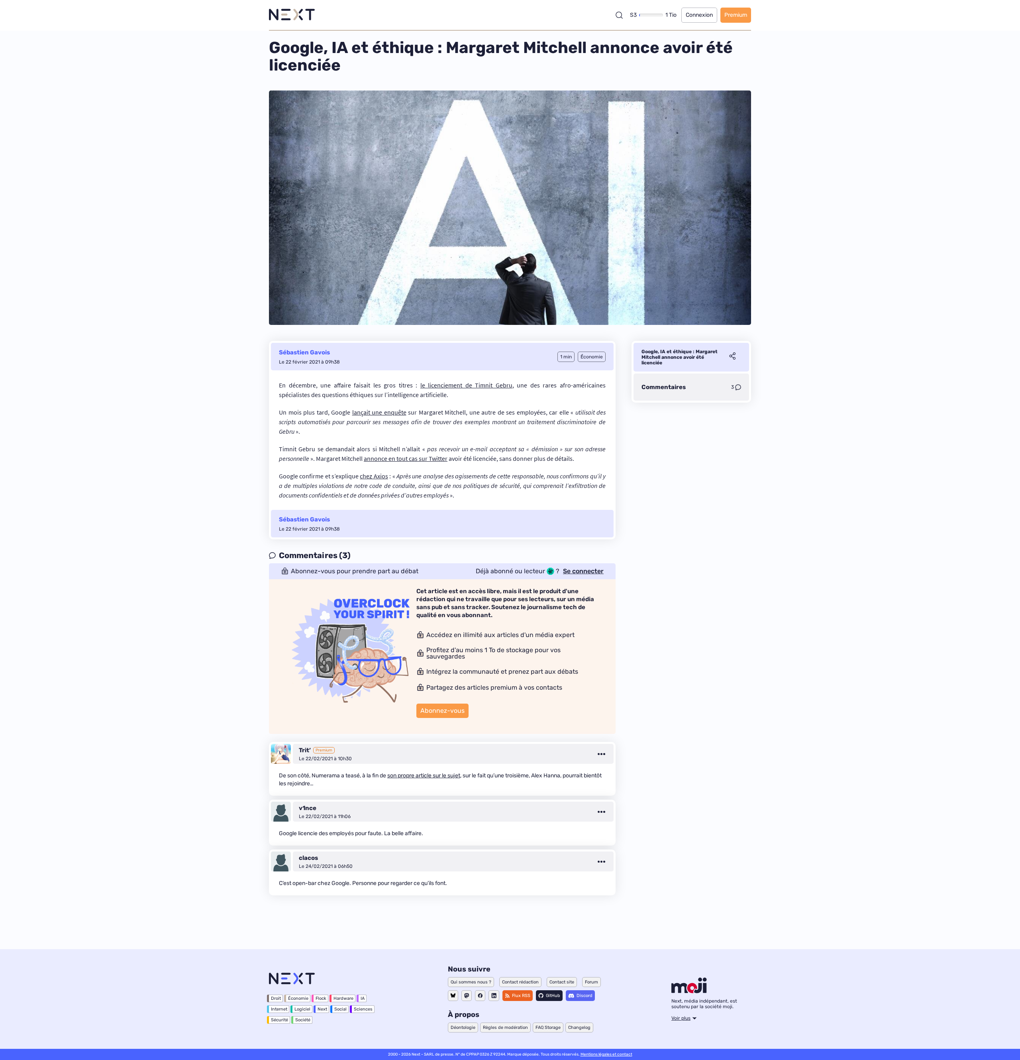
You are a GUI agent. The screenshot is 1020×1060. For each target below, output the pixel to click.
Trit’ (305, 750)
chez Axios (374, 476)
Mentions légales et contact (606, 1054)
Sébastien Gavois (304, 352)
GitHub (553, 995)
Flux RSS (521, 995)
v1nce (307, 808)
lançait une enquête (379, 412)
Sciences (363, 1009)
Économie (298, 998)
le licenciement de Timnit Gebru (466, 385)
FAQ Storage (548, 1027)
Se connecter (583, 571)
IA (363, 998)
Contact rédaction (520, 982)
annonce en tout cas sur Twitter (405, 458)
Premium (735, 15)
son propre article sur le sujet (423, 775)
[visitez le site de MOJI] (689, 991)
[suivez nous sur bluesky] (453, 995)
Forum (591, 982)
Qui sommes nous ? (471, 982)
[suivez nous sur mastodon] (466, 995)
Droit (276, 998)
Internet (279, 1009)
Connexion (699, 15)
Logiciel (302, 1009)
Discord (584, 995)
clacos (308, 857)
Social (340, 1009)
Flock (321, 998)
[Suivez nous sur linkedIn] (493, 995)
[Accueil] (292, 15)
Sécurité (279, 1020)
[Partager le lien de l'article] (732, 357)
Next (322, 1009)
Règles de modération (505, 1027)
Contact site (561, 982)
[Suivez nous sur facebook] (480, 995)
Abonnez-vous (442, 710)
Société (302, 1020)
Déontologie (463, 1027)
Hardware (343, 998)
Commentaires (663, 387)
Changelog (579, 1027)
